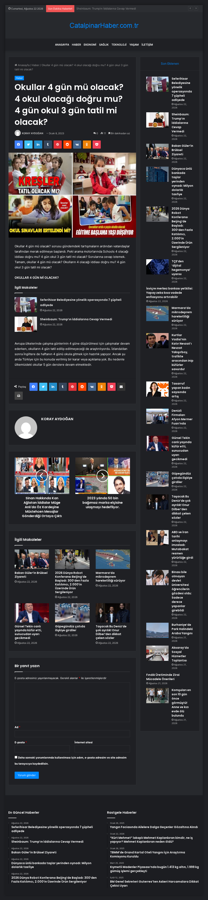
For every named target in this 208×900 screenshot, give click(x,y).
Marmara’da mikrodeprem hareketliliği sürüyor (110, 577)
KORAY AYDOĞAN (32, 133)
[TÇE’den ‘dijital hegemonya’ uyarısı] (157, 266)
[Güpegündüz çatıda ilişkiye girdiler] (72, 613)
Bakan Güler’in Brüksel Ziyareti (95, 8)
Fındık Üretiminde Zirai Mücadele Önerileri (163, 677)
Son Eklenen (170, 63)
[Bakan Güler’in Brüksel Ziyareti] (32, 559)
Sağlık (104, 44)
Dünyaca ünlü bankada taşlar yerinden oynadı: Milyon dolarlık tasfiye (182, 181)
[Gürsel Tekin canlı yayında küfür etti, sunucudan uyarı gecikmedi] (32, 613)
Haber (76, 44)
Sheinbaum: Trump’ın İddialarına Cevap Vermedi (76, 319)
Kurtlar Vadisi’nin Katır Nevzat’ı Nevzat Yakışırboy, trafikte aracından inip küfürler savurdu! (182, 352)
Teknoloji (119, 44)
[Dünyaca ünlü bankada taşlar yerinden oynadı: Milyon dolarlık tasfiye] (157, 174)
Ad (17, 727)
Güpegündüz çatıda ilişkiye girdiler (70, 628)
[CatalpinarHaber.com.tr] (104, 25)
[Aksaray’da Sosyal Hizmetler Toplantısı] (157, 653)
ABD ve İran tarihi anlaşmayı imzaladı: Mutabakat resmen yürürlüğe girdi (182, 545)
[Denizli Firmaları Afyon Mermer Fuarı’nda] (157, 416)
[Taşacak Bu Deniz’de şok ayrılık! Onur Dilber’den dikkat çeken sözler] (113, 613)
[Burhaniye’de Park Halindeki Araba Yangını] (157, 630)
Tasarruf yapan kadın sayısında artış (181, 389)
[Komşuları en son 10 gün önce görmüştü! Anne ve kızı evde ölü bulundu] (157, 695)
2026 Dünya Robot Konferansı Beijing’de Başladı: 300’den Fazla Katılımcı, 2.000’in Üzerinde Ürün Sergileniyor (72, 582)
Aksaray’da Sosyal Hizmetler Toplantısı (180, 654)
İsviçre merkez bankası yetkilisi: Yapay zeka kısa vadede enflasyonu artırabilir (169, 292)
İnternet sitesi (84, 742)
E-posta (21, 742)
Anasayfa (62, 44)
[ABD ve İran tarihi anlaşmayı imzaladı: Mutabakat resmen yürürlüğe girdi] (157, 537)
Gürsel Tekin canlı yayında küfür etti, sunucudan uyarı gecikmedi (28, 632)
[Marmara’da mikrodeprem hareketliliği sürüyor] (113, 559)
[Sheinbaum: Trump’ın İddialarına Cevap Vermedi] (26, 324)
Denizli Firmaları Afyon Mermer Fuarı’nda (182, 417)
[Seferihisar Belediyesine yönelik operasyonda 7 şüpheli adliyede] (26, 304)
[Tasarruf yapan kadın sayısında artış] (157, 389)
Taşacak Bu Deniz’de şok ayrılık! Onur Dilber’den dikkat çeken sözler (111, 632)
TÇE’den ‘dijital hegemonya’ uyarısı (181, 267)
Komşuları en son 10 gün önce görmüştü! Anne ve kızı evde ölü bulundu (181, 703)
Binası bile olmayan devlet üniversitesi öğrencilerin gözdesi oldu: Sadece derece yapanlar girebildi (182, 591)
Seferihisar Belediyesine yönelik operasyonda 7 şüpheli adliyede (182, 89)
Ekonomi (90, 44)
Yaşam (134, 44)
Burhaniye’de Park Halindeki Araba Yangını (182, 629)
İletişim (147, 44)
